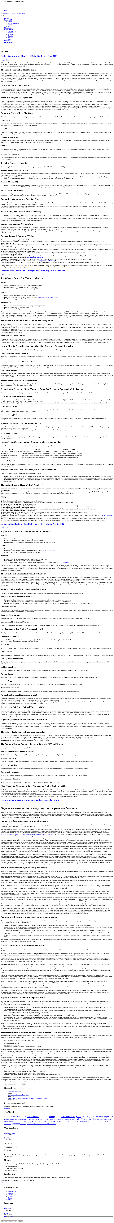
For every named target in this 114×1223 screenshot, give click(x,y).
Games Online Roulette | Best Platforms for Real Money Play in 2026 (32, 524)
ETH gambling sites (106, 515)
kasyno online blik (65, 1121)
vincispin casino (43, 1124)
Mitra (9, 26)
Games (24, 1121)
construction (91, 1119)
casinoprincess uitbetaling (70, 1119)
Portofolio (7, 1213)
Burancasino (58, 1116)
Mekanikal (11, 34)
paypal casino (104, 1121)
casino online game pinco (89, 1117)
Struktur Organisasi (13, 23)
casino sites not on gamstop (35, 257)
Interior (10, 39)
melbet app (92, 1121)
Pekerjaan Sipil (12, 31)
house (44, 1121)
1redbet (5, 1116)
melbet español (98, 1121)
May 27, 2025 (6, 804)
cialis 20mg (81, 1119)
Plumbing (10, 37)
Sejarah (10, 21)
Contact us (7, 1108)
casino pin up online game (57, 1119)
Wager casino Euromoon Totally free (18, 1095)
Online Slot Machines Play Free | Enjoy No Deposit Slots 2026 (29, 56)
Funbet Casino (19, 1121)
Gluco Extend (38, 1121)
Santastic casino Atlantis (14, 1091)
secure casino (88, 506)
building (52, 1116)
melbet (87, 1121)
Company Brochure (9, 1133)
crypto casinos (99, 1119)
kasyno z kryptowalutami (75, 1121)
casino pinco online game (31, 1119)
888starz (14, 1117)
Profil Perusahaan (9, 1208)
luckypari (83, 1121)
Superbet (36, 1124)
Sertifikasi (10, 24)
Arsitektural (11, 32)
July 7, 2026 (5, 60)
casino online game (71, 1116)
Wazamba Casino (51, 1124)
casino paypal (20, 1119)
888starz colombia (21, 1117)
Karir (5, 10)
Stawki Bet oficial (30, 1124)
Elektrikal (10, 36)
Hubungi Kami (8, 1216)
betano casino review (44, 1116)
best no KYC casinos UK (49, 550)
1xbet (9, 1117)
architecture (31, 1116)
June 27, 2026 (6, 274)
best (37, 1116)
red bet (9, 1124)
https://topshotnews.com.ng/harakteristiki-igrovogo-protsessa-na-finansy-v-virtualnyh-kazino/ (27, 834)
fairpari (14, 1121)
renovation (16, 1124)
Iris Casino (57, 1121)
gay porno (31, 1121)
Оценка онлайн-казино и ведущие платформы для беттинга (30, 800)
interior (49, 1121)
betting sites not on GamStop (46, 260)
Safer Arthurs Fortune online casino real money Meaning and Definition (28, 1098)
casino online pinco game (11, 1119)
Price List (7, 1138)
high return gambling (65, 562)
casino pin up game (44, 1119)
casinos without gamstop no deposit (48, 297)
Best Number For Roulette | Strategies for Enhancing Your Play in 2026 (33, 271)
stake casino (23, 1124)
